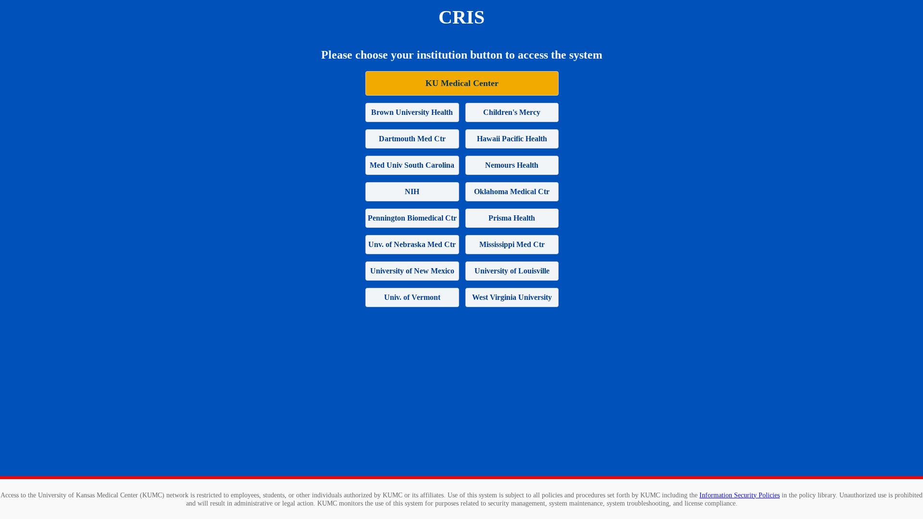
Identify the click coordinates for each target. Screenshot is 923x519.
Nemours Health (511, 165)
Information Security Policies (739, 495)
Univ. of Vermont (412, 297)
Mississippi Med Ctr (512, 244)
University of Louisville (511, 271)
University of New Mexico (412, 271)
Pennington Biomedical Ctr (412, 218)
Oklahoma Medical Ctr (511, 191)
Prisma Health (511, 218)
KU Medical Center (462, 83)
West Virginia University (512, 297)
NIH (412, 191)
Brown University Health (412, 112)
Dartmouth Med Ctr (412, 139)
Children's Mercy (511, 112)
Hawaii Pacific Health (512, 139)
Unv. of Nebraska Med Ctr (412, 244)
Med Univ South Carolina (412, 165)
